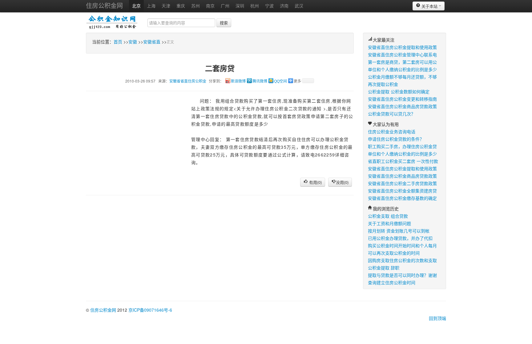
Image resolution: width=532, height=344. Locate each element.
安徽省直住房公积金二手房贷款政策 (402, 183)
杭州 (254, 5)
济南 (284, 5)
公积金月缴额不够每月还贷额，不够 (402, 77)
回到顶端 (437, 318)
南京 (210, 5)
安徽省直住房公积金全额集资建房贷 (402, 191)
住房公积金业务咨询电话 (391, 131)
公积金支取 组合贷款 (388, 216)
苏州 (195, 5)
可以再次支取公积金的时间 (394, 253)
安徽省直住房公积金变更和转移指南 (402, 99)
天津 (166, 5)
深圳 (240, 5)
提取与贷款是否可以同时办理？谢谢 (402, 275)
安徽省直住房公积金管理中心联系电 (402, 54)
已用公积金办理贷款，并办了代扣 (400, 238)
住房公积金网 (104, 5)
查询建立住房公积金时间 (391, 282)
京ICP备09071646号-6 (150, 310)
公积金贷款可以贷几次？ (391, 114)
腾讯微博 (259, 81)
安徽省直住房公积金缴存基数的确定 (402, 198)
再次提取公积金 (383, 84)
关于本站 (429, 6)
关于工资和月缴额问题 (389, 223)
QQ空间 (280, 81)
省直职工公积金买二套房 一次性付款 (403, 161)
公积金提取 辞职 (383, 268)
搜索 (224, 23)
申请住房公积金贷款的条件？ (396, 139)
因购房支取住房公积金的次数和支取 (402, 260)
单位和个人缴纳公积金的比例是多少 (402, 69)
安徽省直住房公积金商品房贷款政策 (402, 106)
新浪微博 (238, 81)
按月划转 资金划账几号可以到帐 (398, 231)
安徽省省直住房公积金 (187, 80)
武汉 (299, 5)
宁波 (269, 5)
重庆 (180, 5)
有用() (315, 182)
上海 (151, 5)
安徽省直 (151, 41)
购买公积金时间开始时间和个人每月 (402, 245)
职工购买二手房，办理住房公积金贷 (402, 146)
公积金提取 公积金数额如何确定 (398, 91)
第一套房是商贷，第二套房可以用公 (402, 62)
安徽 (132, 41)
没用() (342, 182)
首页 (118, 41)
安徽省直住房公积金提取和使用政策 (402, 47)
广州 (225, 5)
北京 (136, 5)
